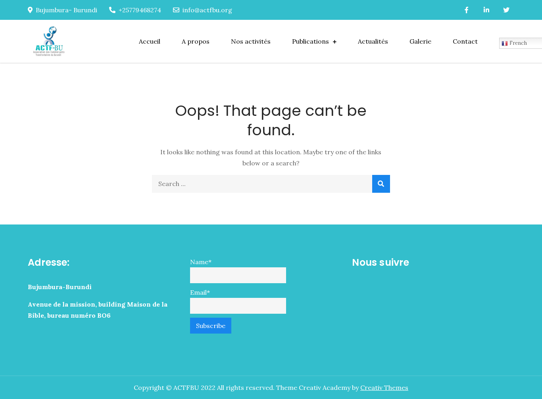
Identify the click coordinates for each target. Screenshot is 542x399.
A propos (195, 41)
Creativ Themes (384, 387)
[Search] (381, 184)
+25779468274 (140, 10)
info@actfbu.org (207, 10)
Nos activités (251, 41)
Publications (310, 41)
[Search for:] (271, 184)
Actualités (373, 41)
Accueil (149, 41)
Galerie (420, 41)
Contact (465, 41)
